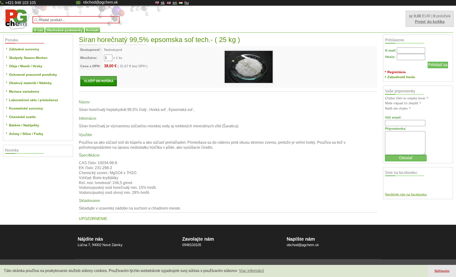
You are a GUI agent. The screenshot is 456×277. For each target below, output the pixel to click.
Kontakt (92, 30)
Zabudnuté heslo (401, 77)
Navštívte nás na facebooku (406, 194)
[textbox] (76, 19)
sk (163, 3)
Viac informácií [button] (251, 271)
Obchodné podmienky (65, 30)
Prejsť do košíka (430, 22)
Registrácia (396, 72)
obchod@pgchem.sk (100, 2)
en (175, 3)
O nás (38, 30)
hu (187, 3)
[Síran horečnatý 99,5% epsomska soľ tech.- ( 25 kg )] (249, 66)
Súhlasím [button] (441, 271)
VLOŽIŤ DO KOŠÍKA (98, 81)
